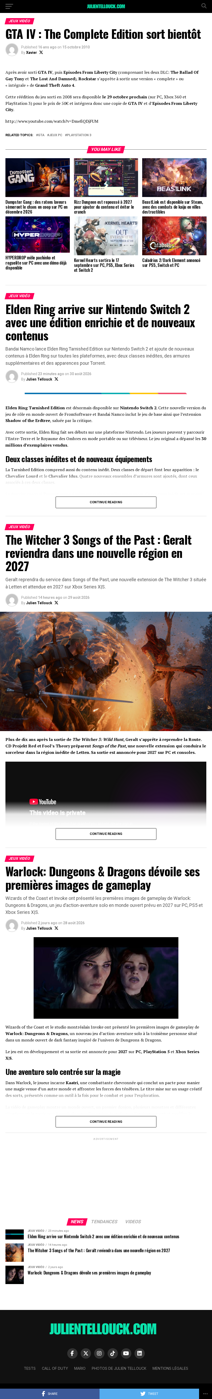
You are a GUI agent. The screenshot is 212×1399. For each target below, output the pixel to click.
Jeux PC (55, 135)
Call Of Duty (55, 1368)
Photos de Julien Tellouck (119, 1368)
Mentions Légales (170, 1368)
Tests (30, 1368)
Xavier (31, 52)
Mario (80, 1368)
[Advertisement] (105, 1177)
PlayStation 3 (79, 135)
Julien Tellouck (39, 379)
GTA (41, 135)
